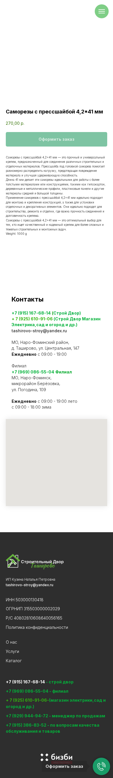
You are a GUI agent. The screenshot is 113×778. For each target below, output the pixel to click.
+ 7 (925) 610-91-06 (32, 318)
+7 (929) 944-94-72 (27, 715)
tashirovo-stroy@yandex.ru (39, 330)
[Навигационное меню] (102, 11)
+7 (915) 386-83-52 (26, 725)
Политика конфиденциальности (37, 627)
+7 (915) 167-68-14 (31, 313)
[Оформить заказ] (101, 766)
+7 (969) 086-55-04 (33, 371)
